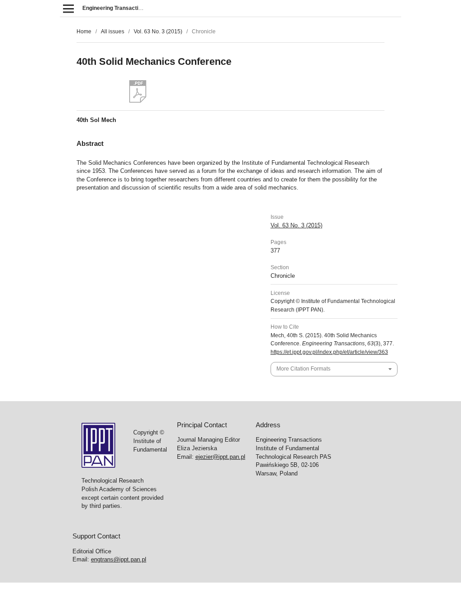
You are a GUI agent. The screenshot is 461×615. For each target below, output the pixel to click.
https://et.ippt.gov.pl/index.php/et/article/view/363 (329, 352)
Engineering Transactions (115, 8)
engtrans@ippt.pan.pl (118, 559)
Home (84, 31)
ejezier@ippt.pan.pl (220, 456)
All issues (112, 31)
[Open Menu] (68, 8)
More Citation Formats (303, 369)
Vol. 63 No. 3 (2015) (158, 31)
